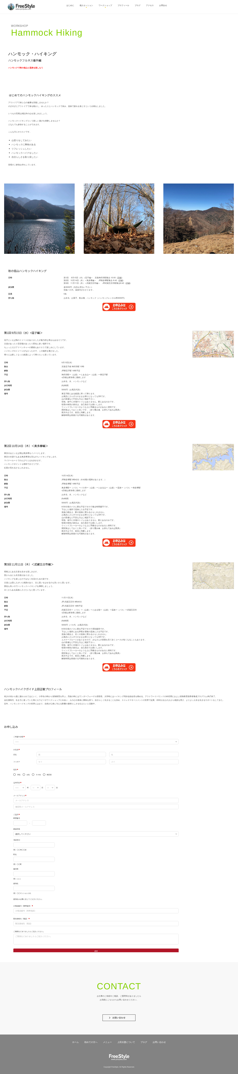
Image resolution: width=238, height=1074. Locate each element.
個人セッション (86, 5)
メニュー (107, 1042)
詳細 (119, 277)
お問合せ (163, 5)
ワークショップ (105, 5)
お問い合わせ (159, 1042)
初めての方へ (91, 1042)
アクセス (150, 5)
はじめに (70, 5)
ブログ (137, 5)
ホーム (75, 1042)
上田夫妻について (126, 1042)
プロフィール (123, 5)
